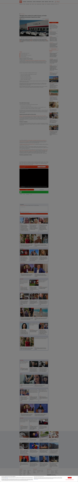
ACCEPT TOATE (69, 477)
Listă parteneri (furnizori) (36, 479)
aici (30, 479)
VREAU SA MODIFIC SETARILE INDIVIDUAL (70, 479)
